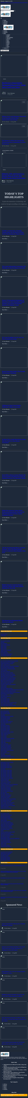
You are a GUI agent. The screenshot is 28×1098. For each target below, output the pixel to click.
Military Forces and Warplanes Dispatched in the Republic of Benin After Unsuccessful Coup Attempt (14, 118)
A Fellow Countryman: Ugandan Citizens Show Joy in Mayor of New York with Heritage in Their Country (13, 232)
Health (7, 36)
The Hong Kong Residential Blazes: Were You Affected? (12, 621)
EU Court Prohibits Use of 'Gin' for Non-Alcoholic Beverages (13, 338)
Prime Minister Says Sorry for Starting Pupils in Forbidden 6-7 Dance (13, 877)
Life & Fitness (9, 37)
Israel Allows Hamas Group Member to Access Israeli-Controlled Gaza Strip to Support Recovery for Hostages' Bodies (14, 476)
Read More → (5, 238)
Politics (8, 42)
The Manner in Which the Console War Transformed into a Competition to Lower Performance (13, 142)
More (4, 33)
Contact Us (6, 48)
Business (5, 22)
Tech (7, 45)
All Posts (5, 21)
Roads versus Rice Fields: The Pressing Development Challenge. (13, 372)
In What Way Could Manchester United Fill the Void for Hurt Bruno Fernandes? (14, 441)
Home (4, 20)
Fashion (5, 30)
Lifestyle (8, 38)
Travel (7, 46)
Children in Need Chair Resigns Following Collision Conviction (11, 406)
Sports (7, 44)
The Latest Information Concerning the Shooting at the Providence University (14, 267)
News (7, 40)
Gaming (8, 34)
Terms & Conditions (10, 1094)
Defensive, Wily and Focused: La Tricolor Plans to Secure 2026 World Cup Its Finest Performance (13, 176)
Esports (5, 24)
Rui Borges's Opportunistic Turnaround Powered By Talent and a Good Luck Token (13, 85)
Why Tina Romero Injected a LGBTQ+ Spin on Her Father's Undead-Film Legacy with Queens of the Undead (14, 1019)
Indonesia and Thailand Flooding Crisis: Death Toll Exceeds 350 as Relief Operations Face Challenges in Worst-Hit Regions (13, 872)
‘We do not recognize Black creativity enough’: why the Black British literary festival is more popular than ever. (13, 550)
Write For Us (3, 1094)
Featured (5, 32)
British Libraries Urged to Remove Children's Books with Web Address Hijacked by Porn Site (13, 586)
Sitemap (16, 1094)
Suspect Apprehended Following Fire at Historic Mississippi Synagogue (13, 865)
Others (7, 41)
